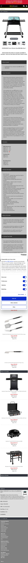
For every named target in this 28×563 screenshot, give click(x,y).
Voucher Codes (3, 529)
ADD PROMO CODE (10, 2)
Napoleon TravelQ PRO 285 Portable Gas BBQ (14, 441)
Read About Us (3, 535)
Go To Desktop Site (3, 518)
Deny (14, 307)
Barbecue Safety (4, 547)
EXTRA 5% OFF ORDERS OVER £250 (14, 0)
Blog (2, 539)
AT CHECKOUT (19, 2)
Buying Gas (3, 546)
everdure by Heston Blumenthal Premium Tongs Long (13, 362)
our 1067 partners (9, 261)
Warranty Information (4, 536)
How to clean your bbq (5, 550)
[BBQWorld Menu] (1, 6)
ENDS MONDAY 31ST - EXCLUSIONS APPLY (14, 3)
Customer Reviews (4, 537)
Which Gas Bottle (4, 548)
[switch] (25, 281)
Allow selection (14, 302)
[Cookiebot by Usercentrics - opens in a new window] (21, 255)
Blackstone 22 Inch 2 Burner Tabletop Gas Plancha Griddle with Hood (14, 418)
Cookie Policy (3, 530)
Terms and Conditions (5, 523)
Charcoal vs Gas (4, 543)
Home (1, 11)
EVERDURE (5, 11)
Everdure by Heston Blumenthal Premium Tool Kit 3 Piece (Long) (14, 334)
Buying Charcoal (4, 545)
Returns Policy (3, 526)
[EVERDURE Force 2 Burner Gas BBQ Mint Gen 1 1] (5, 43)
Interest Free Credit (4, 527)
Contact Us (3, 522)
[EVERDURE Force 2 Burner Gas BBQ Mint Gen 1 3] (14, 43)
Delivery (2, 525)
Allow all (14, 298)
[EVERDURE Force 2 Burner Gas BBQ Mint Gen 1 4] (19, 43)
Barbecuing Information (5, 542)
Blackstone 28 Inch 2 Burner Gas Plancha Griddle (14, 466)
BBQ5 (15, 2)
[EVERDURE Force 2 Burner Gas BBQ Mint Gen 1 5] (24, 43)
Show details (21, 294)
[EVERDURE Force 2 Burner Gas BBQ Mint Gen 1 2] (9, 43)
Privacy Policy (3, 531)
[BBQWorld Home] (13, 6)
